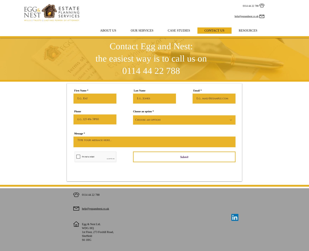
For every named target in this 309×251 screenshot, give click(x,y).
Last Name (139, 90)
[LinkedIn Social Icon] (234, 217)
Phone (77, 111)
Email (196, 90)
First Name (80, 90)
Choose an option (142, 111)
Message (78, 133)
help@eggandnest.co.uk (247, 16)
